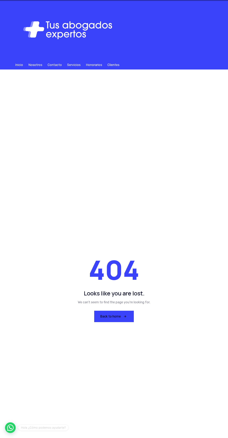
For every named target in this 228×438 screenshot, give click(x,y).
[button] (10, 427)
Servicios (74, 65)
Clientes (113, 65)
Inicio (19, 65)
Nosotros (35, 65)
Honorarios (94, 65)
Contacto (55, 65)
